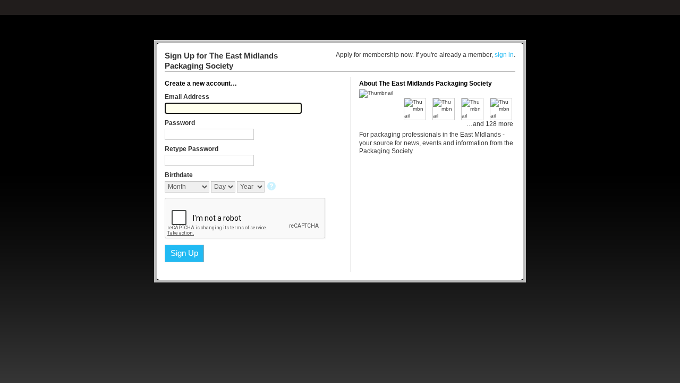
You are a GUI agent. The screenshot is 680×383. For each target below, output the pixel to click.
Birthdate (179, 175)
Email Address (187, 97)
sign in (504, 55)
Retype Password (191, 149)
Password (180, 123)
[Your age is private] (272, 187)
